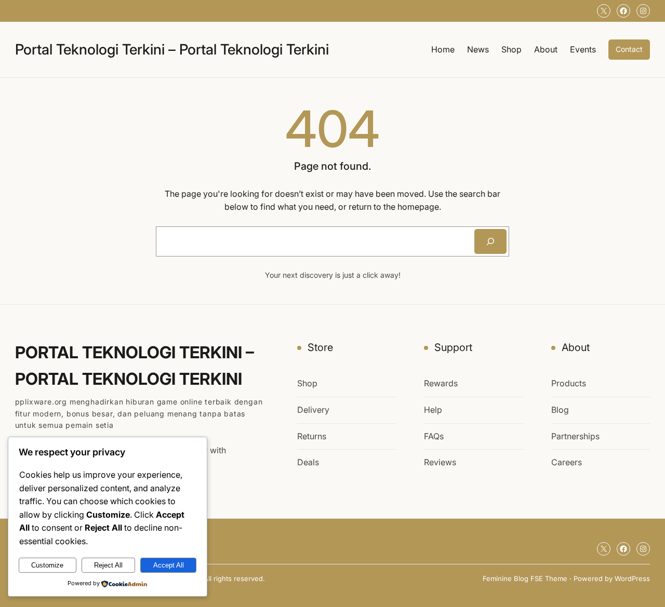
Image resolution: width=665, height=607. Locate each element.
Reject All (108, 565)
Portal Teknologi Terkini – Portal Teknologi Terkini (172, 49)
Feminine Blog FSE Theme (525, 578)
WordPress (632, 578)
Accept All (168, 565)
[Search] (490, 241)
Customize (47, 565)
